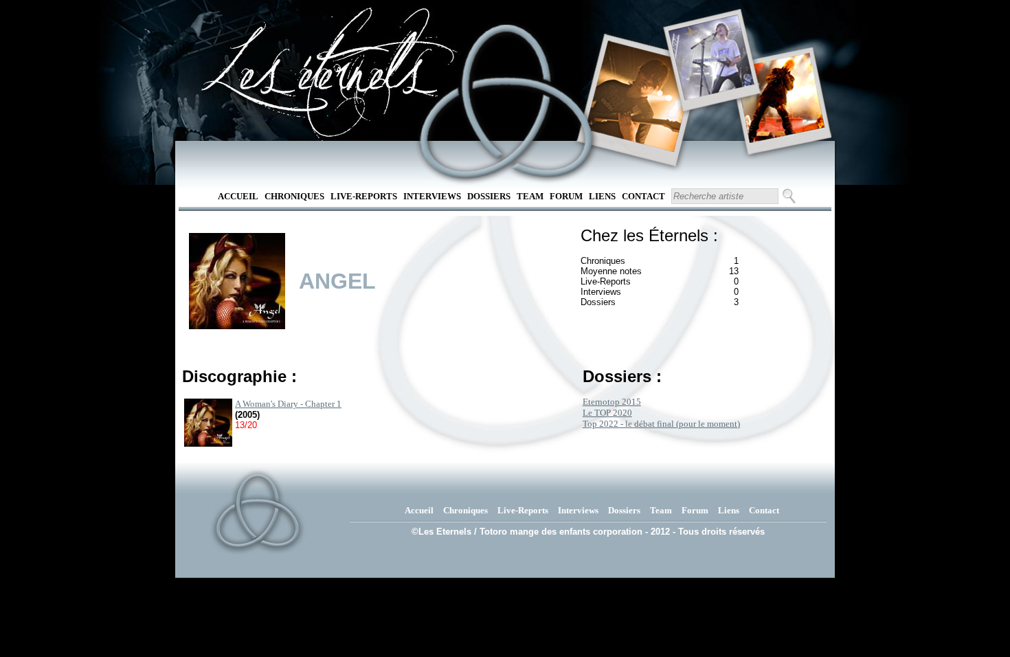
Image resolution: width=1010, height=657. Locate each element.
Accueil (238, 196)
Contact (643, 196)
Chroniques (294, 196)
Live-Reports (363, 196)
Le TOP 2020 (607, 413)
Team (530, 196)
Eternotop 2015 (612, 402)
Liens (602, 196)
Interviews (432, 196)
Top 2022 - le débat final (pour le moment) (661, 424)
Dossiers (488, 196)
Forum (566, 196)
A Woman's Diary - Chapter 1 (288, 404)
